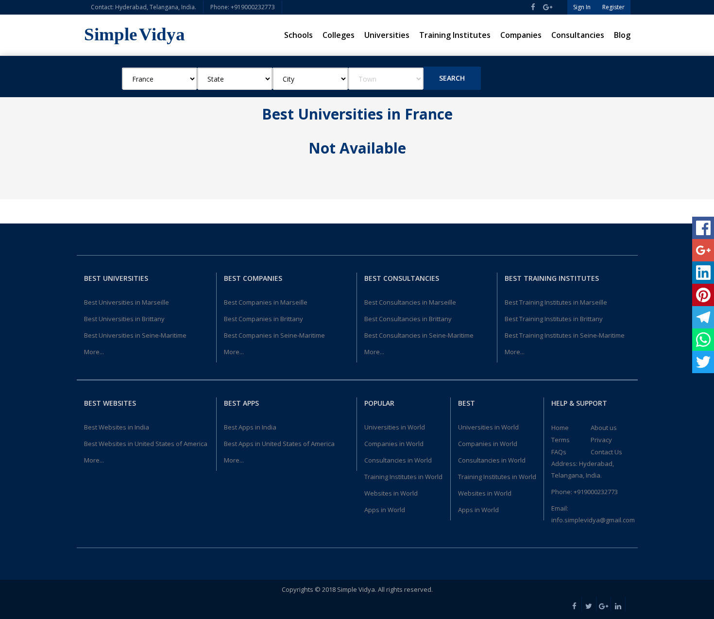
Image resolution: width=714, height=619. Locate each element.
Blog (622, 35)
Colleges (339, 35)
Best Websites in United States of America (145, 443)
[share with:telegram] (703, 317)
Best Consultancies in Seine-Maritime (419, 335)
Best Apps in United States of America (279, 443)
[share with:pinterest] (703, 295)
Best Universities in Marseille (126, 302)
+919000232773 (596, 491)
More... (94, 351)
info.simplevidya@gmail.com (593, 520)
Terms (560, 439)
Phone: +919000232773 (242, 7)
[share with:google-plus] (703, 250)
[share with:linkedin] (703, 272)
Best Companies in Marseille (265, 302)
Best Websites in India (116, 427)
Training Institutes (455, 35)
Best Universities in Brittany (124, 318)
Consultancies (577, 35)
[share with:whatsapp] (703, 339)
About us (604, 427)
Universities (386, 35)
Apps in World (384, 509)
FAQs (558, 451)
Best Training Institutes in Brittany (554, 318)
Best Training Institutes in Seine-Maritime (565, 335)
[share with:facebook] (703, 228)
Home (560, 427)
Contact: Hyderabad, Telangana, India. (143, 7)
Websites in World (391, 493)
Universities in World (394, 427)
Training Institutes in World (403, 476)
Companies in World (394, 443)
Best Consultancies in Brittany (408, 318)
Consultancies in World (398, 460)
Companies (521, 35)
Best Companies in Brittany (263, 318)
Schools (298, 35)
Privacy (601, 439)
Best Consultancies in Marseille (410, 302)
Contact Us (606, 451)
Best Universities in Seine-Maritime (135, 335)
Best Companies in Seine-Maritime (274, 335)
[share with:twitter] (703, 362)
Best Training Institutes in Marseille (556, 302)
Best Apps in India (250, 427)
